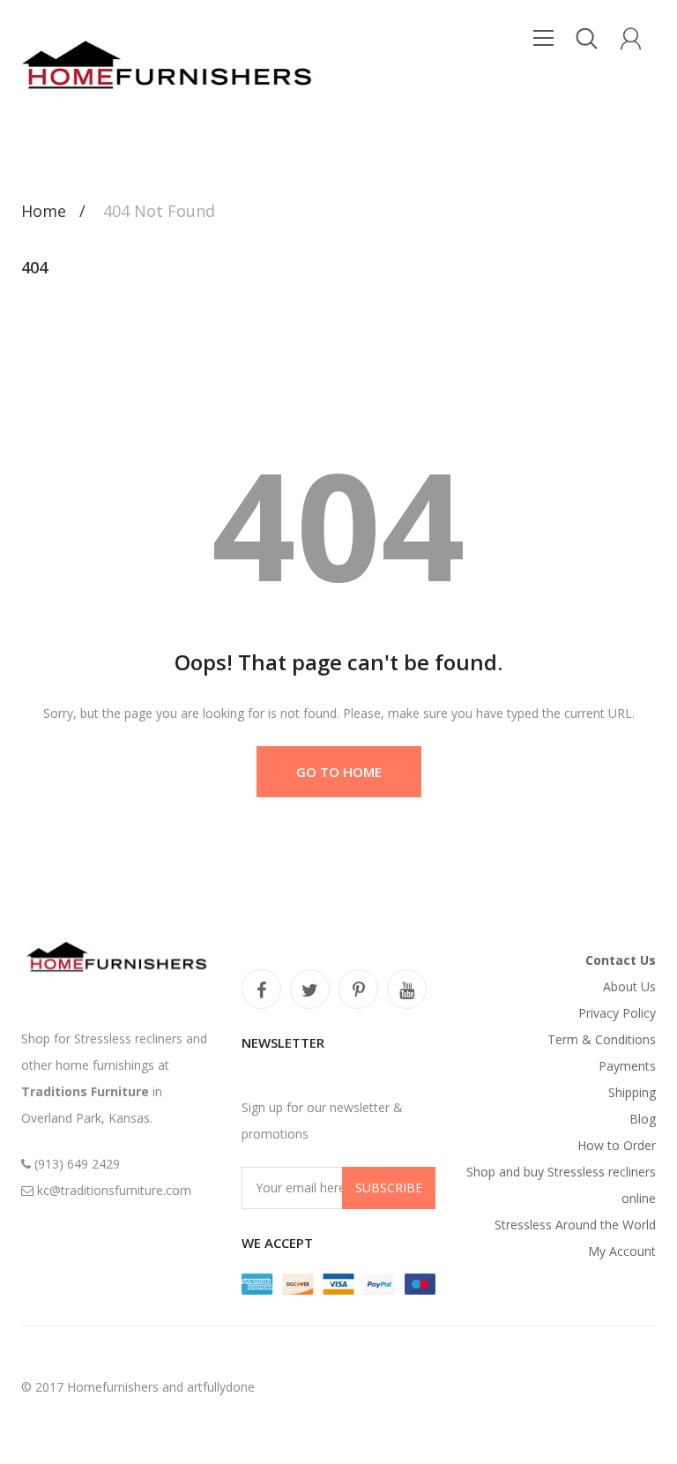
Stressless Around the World (575, 1224)
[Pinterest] (358, 989)
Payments (627, 1065)
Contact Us (620, 960)
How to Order (616, 1145)
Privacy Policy (617, 1013)
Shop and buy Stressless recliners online (561, 1184)
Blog (642, 1118)
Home (43, 210)
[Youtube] (407, 989)
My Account (622, 1251)
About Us (629, 986)
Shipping (632, 1092)
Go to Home (339, 772)
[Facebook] (261, 989)
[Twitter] (310, 989)
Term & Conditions (601, 1039)
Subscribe (388, 1187)
